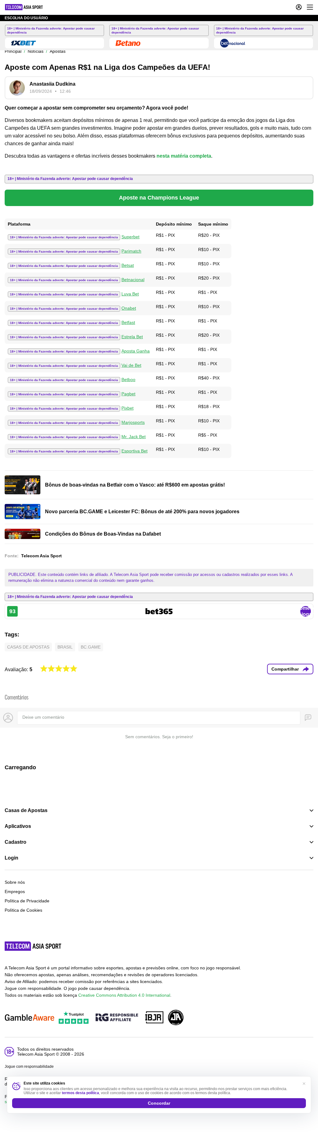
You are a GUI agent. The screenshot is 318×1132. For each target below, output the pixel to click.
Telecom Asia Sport (41, 555)
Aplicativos (18, 826)
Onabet (128, 308)
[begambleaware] (29, 1018)
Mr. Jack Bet (133, 436)
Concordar (159, 1103)
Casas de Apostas (26, 810)
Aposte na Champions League (159, 198)
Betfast (128, 322)
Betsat (127, 265)
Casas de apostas (28, 647)
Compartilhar (285, 669)
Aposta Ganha (135, 350)
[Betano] (128, 43)
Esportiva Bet (134, 450)
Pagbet (128, 393)
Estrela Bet (132, 336)
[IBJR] (154, 1018)
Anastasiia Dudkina (52, 84)
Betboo (128, 379)
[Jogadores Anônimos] (176, 1018)
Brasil (65, 647)
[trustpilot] (74, 1018)
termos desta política (80, 1093)
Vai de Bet (131, 365)
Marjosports (133, 422)
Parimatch (131, 251)
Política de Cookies (23, 910)
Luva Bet (130, 293)
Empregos (15, 891)
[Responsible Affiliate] (117, 1018)
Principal (13, 51)
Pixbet (127, 408)
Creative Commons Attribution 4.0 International (124, 995)
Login (11, 858)
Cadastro (15, 842)
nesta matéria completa (184, 156)
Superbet (130, 236)
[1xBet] (23, 43)
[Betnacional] (232, 43)
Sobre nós (15, 882)
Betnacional (132, 279)
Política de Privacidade (27, 900)
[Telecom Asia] (33, 946)
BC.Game (91, 647)
